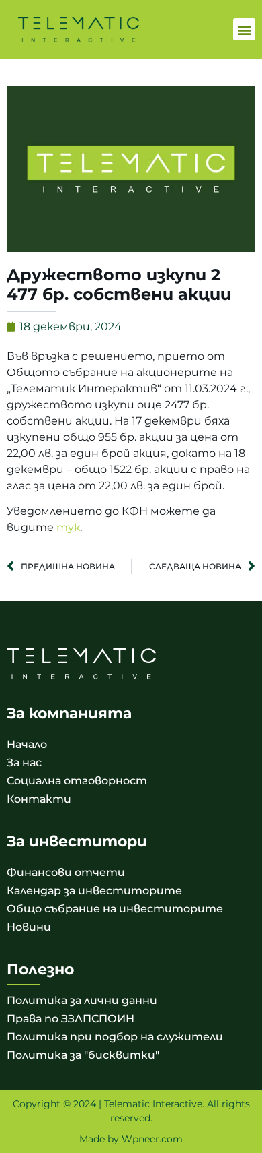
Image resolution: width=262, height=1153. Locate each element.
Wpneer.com (152, 1139)
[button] (244, 29)
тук (68, 527)
